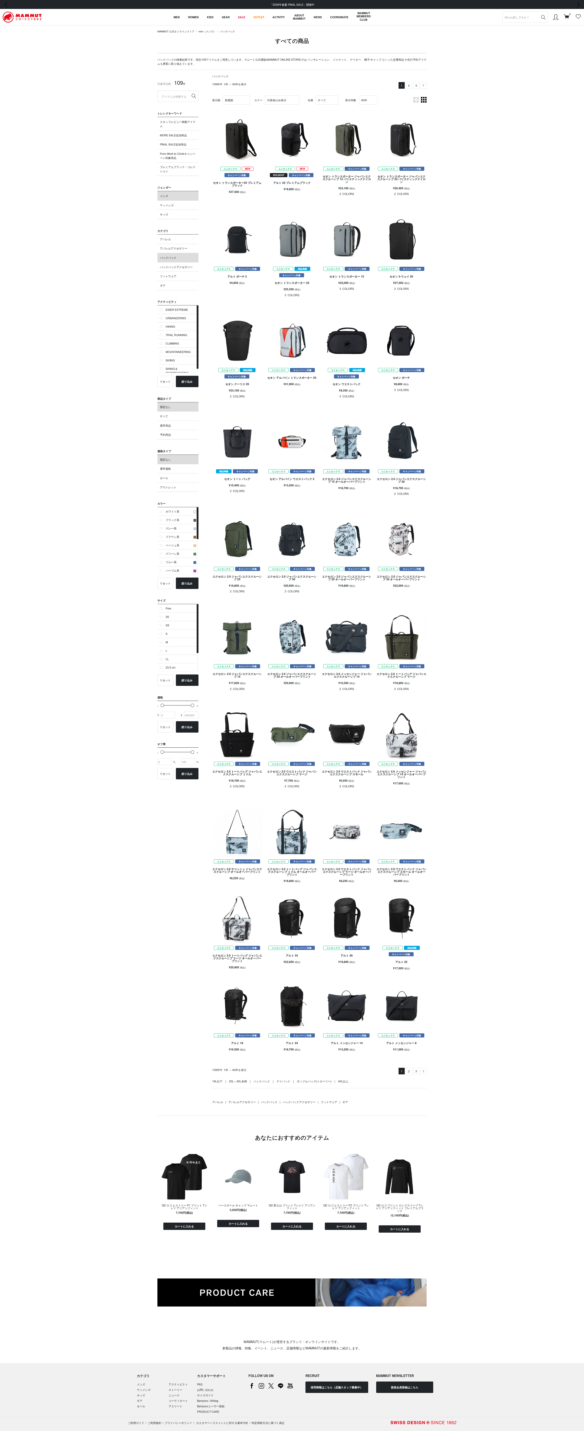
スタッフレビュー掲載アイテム (178, 124)
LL (167, 659)
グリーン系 (172, 553)
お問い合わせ (205, 1390)
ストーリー (175, 1390)
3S (167, 617)
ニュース (174, 1395)
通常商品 (165, 425)
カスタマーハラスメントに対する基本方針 (222, 1423)
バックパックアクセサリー (176, 267)
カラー (258, 100)
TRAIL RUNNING (176, 335)
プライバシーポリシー (178, 1423)
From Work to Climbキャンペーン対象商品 (177, 156)
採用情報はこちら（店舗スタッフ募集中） (337, 1387)
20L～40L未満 (238, 1081)
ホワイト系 (172, 511)
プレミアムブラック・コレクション (178, 169)
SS (167, 625)
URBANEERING (176, 318)
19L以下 (217, 1081)
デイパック (283, 1081)
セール (164, 478)
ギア (162, 285)
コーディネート (178, 1400)
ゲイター (355, 59)
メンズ (164, 196)
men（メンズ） (207, 31)
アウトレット (168, 487)
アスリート (175, 1406)
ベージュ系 (172, 545)
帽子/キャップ (372, 59)
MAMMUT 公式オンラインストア (175, 31)
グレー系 (171, 528)
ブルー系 (171, 562)
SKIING (170, 360)
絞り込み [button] (187, 381)
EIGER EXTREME (177, 309)
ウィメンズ (167, 205)
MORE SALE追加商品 (173, 135)
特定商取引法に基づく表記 (268, 1423)
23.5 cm (170, 667)
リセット (165, 381)
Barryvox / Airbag (207, 1400)
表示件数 (350, 100)
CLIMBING (172, 343)
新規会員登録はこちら (404, 1387)
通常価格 (165, 468)
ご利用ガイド (136, 1423)
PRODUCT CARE (208, 1411)
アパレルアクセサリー (173, 248)
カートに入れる (184, 1226)
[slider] (162, 705)
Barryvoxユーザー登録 (210, 1406)
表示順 (216, 100)
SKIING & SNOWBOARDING (177, 371)
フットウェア (168, 276)
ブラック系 (172, 520)
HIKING (170, 326)
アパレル (165, 239)
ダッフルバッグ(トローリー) (314, 1081)
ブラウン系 (172, 537)
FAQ (199, 1384)
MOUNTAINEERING (178, 352)
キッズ (164, 214)
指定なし (165, 407)
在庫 (310, 100)
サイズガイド (205, 1395)
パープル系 (172, 570)
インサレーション (318, 59)
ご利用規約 (154, 1423)
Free (168, 608)
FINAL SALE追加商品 (173, 144)
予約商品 (165, 434)
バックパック (227, 31)
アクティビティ (178, 1384)
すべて (164, 416)
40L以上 (343, 1081)
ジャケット (340, 59)
